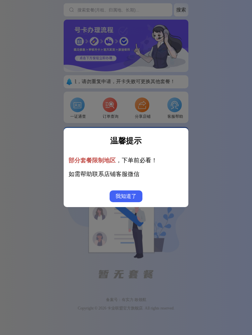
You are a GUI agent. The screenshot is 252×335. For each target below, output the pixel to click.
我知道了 (126, 196)
